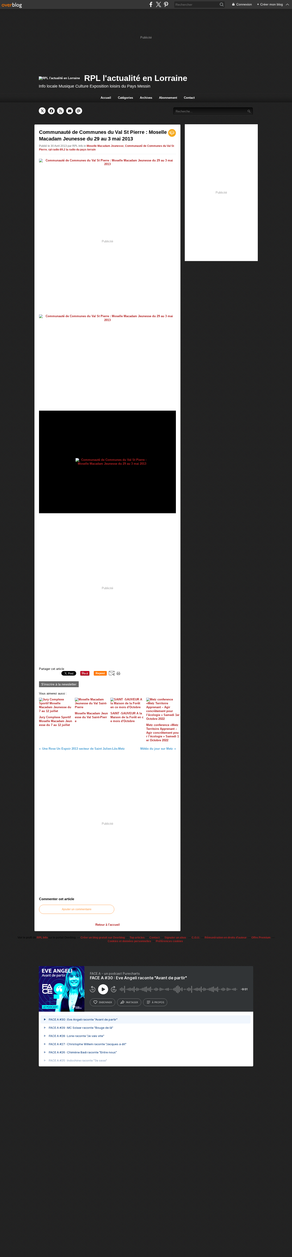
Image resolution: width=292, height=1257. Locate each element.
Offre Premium (261, 937)
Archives (146, 97)
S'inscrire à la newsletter (58, 684)
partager (132, 1002)
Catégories (125, 97)
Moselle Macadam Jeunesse (105, 146)
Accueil (106, 97)
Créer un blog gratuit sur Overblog (103, 937)
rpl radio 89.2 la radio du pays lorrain (72, 149)
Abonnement (168, 97)
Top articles (137, 937)
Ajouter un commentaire (76, 909)
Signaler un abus (175, 937)
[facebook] (151, 4)
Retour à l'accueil (107, 924)
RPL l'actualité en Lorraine (135, 78)
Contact (189, 97)
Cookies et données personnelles (129, 941)
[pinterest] (166, 4)
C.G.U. (196, 937)
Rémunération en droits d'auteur (226, 937)
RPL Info (42, 937)
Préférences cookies (169, 941)
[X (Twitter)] (158, 4)
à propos (158, 1002)
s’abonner (105, 1002)
